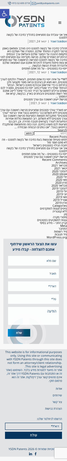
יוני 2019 (61, 194)
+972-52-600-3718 (20, 3)
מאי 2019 (61, 197)
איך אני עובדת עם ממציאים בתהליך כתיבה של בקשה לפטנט (36, 36)
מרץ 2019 (61, 203)
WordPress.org (57, 237)
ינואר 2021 (60, 168)
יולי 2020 (61, 177)
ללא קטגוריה (60, 211)
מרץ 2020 (61, 183)
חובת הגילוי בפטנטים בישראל (50, 145)
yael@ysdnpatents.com (47, 3)
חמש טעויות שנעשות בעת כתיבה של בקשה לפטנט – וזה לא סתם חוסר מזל (34, 141)
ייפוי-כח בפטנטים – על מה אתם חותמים (44, 68)
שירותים (57, 395)
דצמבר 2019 (59, 188)
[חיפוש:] (50, 133)
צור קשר (57, 402)
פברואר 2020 (59, 185)
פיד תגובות (61, 234)
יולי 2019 (61, 191)
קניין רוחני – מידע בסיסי (53, 223)
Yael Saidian (59, 41)
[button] (4, 13)
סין (65, 214)
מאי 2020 (61, 180)
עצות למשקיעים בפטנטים (52, 220)
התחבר (63, 229)
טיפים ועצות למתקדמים (53, 208)
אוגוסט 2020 (59, 174)
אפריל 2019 (60, 200)
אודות (59, 389)
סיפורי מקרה (60, 217)
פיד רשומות (60, 231)
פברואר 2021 (59, 165)
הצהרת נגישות (53, 409)
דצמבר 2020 (59, 171)
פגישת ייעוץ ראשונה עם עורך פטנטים (45, 99)
